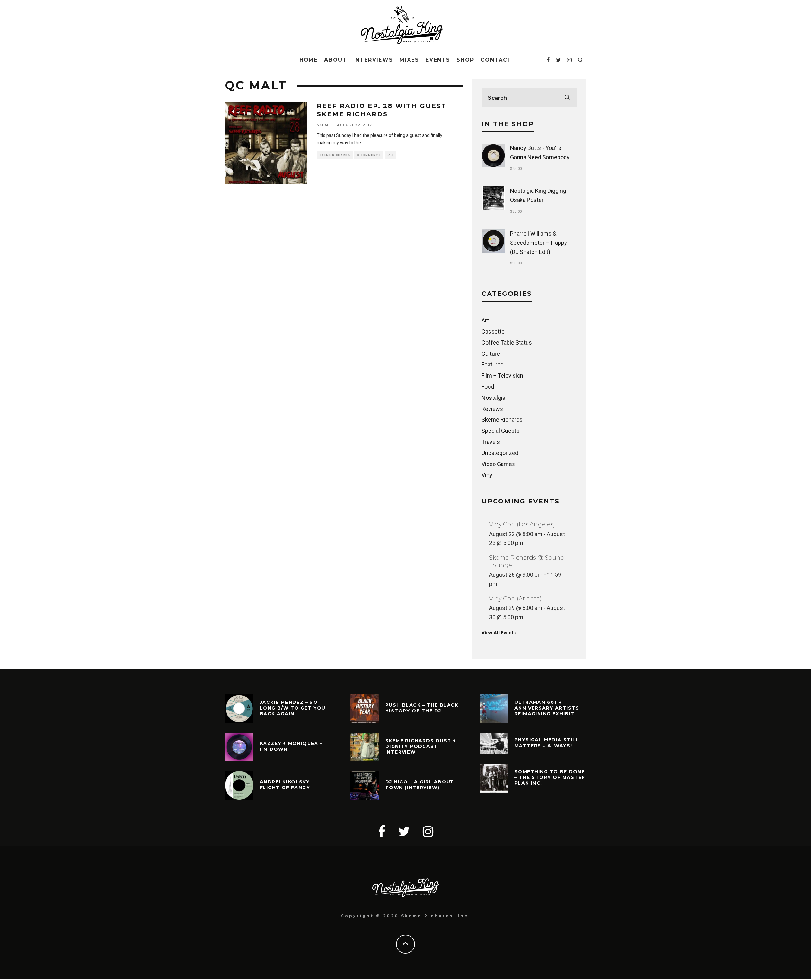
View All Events (499, 633)
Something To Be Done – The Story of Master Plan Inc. (549, 777)
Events (437, 60)
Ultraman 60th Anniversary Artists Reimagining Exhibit (546, 707)
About (335, 60)
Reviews (492, 408)
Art (485, 320)
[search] (567, 97)
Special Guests (501, 430)
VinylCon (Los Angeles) (522, 524)
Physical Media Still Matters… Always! (546, 742)
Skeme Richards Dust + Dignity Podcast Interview (420, 746)
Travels (491, 441)
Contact (496, 60)
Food (488, 386)
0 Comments (368, 155)
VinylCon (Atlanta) (515, 598)
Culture (491, 353)
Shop (465, 60)
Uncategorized (500, 453)
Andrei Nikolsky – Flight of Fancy (287, 784)
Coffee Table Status (507, 342)
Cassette (493, 331)
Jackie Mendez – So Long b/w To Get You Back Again (293, 707)
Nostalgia (493, 397)
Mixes (409, 60)
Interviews (373, 60)
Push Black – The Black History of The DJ (421, 708)
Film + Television (502, 375)
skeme (324, 125)
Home (308, 60)
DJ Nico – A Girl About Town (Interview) (419, 784)
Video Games (498, 464)
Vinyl (488, 474)
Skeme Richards (334, 155)
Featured (493, 364)
